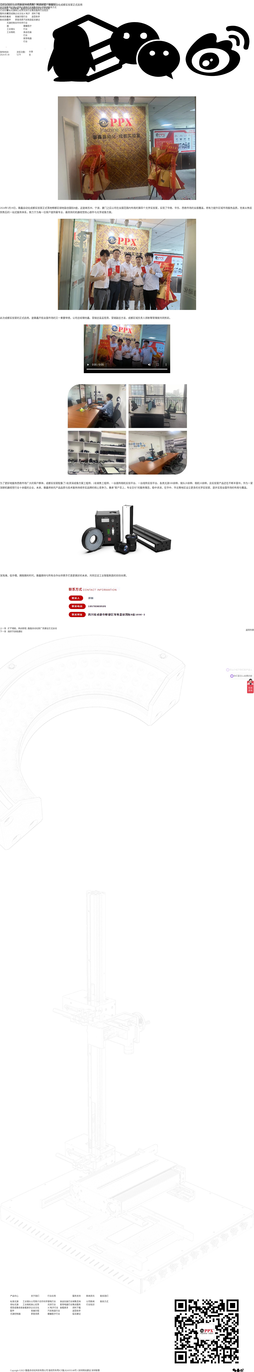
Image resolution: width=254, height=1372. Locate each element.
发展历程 (19, 17)
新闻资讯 (44, 4)
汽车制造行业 (27, 21)
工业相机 (11, 32)
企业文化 (19, 13)
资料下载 (76, 1308)
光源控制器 (11, 24)
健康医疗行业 (27, 27)
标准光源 (11, 7)
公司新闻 (44, 7)
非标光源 (11, 10)
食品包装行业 (27, 34)
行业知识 (90, 1304)
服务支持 (36, 4)
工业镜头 (11, 29)
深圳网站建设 (84, 1370)
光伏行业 (27, 10)
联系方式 (104, 1301)
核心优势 (19, 10)
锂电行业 (27, 7)
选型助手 (76, 1311)
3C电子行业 (26, 15)
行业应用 (27, 4)
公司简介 (19, 7)
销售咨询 (36, 7)
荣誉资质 (19, 20)
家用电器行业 (27, 40)
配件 (9, 20)
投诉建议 (76, 1314)
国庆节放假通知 (15, 631)
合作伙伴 (19, 23)
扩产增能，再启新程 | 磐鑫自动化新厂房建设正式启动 (32, 628)
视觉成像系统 (11, 15)
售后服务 (76, 1304)
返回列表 (250, 630)
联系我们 (52, 4)
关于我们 (4, 7)
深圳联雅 (95, 1370)
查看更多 (27, 1308)
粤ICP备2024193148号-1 (67, 1370)
